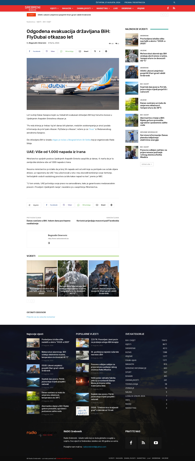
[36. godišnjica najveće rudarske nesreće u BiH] (82, 355)
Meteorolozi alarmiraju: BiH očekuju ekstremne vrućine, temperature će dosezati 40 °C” (72, 290)
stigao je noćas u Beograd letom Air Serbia (71, 140)
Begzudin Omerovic (37, 43)
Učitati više (146, 164)
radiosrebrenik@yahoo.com (94, 447)
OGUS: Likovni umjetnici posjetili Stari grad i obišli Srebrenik (103, 291)
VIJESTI (39, 22)
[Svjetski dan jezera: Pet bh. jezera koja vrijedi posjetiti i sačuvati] (131, 88)
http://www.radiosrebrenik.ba (58, 238)
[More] (106, 51)
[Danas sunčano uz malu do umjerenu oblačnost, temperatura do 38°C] (131, 104)
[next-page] (32, 301)
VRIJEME (72, 283)
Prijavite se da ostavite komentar (41, 317)
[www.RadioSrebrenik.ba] (42, 433)
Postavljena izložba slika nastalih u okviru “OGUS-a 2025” (41, 291)
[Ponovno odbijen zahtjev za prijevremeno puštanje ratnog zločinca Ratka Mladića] (131, 152)
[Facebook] (167, 8)
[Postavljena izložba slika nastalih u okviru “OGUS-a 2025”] (42, 278)
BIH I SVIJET (47, 22)
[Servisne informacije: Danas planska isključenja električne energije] (131, 136)
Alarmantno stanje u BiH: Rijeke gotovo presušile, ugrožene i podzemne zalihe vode (153, 121)
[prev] (162, 14)
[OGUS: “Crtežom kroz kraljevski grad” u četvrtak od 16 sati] (82, 410)
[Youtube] (155, 443)
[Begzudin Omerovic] (37, 239)
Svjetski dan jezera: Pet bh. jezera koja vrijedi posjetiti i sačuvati (66, 15)
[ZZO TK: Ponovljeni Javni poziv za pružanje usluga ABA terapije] (82, 342)
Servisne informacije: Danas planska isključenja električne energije (154, 137)
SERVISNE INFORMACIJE (149, 132)
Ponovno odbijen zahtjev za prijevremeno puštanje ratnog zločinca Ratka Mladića (153, 153)
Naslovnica (31, 22)
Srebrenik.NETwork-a (64, 458)
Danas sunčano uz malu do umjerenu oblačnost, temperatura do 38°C (153, 105)
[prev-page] (28, 301)
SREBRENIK (41, 285)
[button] (174, 3)
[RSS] (174, 8)
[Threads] (49, 242)
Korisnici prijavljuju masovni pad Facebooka (98, 221)
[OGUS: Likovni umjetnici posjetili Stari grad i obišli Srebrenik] (104, 278)
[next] (166, 14)
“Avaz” (92, 129)
